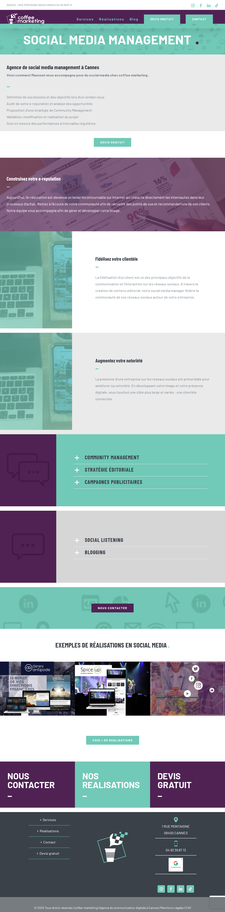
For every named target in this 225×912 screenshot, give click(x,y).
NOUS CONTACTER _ (31, 785)
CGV (188, 908)
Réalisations (49, 831)
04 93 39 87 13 (64, 4)
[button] (140, 458)
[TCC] (187, 689)
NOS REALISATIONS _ (111, 785)
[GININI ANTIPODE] (37, 689)
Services (49, 820)
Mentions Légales (172, 908)
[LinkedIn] (180, 889)
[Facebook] (171, 889)
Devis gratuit (49, 853)
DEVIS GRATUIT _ (175, 785)
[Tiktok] (190, 889)
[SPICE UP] (112, 689)
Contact (49, 842)
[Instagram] (161, 889)
